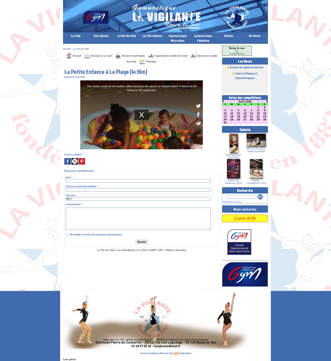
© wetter (233, 54)
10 (225, 113)
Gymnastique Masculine (178, 38)
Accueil (66, 49)
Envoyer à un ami (101, 55)
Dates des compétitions (245, 97)
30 (264, 119)
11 (231, 113)
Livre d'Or (245, 218)
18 (231, 116)
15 (258, 113)
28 (251, 119)
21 (251, 116)
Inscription (101, 35)
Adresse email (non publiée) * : (82, 186)
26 (238, 119)
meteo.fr (240, 54)
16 (264, 113)
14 (251, 113)
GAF (160, 250)
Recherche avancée (232, 202)
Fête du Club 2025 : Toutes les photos (256, 150)
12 (238, 113)
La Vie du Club (126, 35)
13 (245, 113)
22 (258, 116)
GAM (152, 250)
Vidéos (170, 250)
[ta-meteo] (236, 50)
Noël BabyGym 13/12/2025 (233, 156)
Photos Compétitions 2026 (256, 182)
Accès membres (149, 353)
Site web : (71, 195)
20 (245, 116)
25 (231, 119)
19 (238, 116)
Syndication (184, 353)
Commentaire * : (75, 204)
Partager (150, 61)
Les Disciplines (152, 35)
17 (225, 116)
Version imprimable (133, 55)
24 (225, 119)
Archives (255, 35)
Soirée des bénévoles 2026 (233, 182)
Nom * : (70, 177)
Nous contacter (245, 209)
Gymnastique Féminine (203, 38)
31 (225, 122)
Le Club (76, 35)
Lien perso (69, 359)
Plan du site (166, 353)
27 (245, 119)
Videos (228, 35)
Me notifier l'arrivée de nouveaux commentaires (96, 234)
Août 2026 (245, 101)
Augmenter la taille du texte (171, 55)
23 (264, 116)
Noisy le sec (237, 48)
